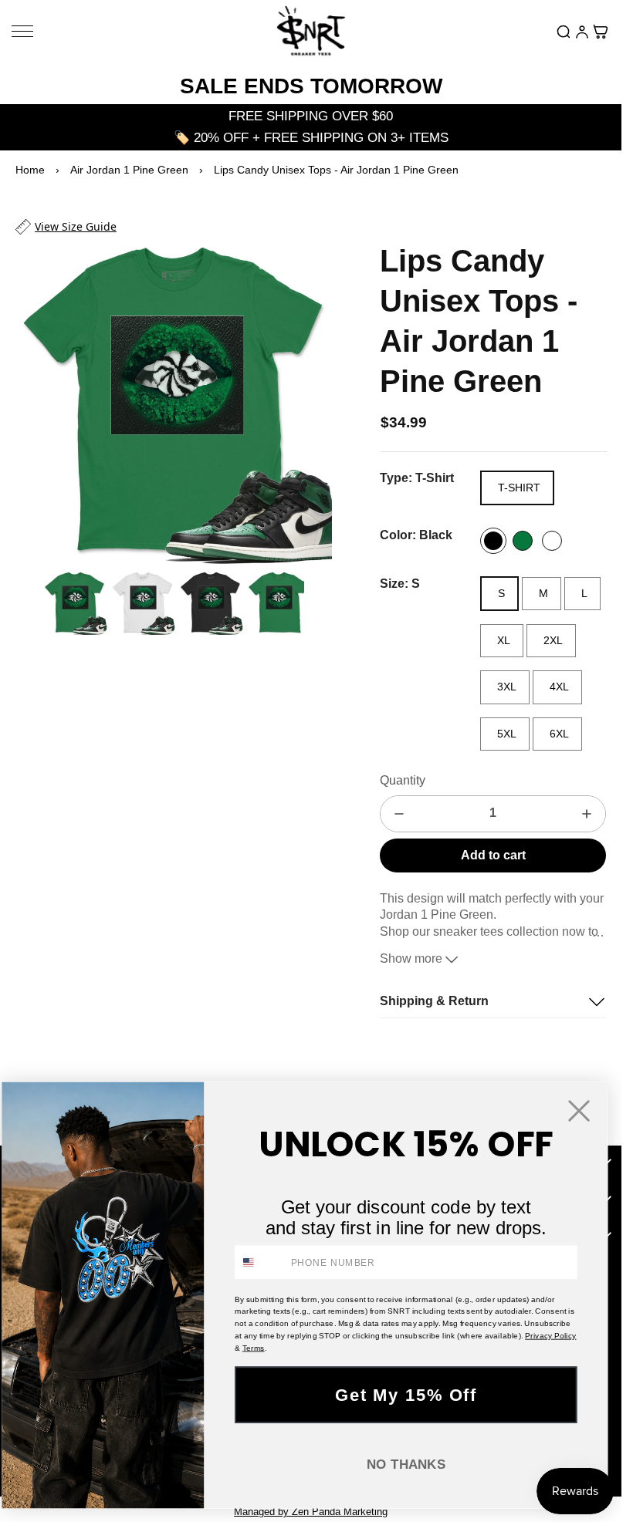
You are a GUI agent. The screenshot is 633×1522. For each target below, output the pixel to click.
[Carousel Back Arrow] (25, 595)
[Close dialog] (579, 1110)
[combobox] (259, 1262)
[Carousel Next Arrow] (310, 399)
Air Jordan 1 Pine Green (129, 170)
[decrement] (399, 814)
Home (30, 170)
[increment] (586, 814)
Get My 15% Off (405, 1394)
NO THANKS (406, 1463)
